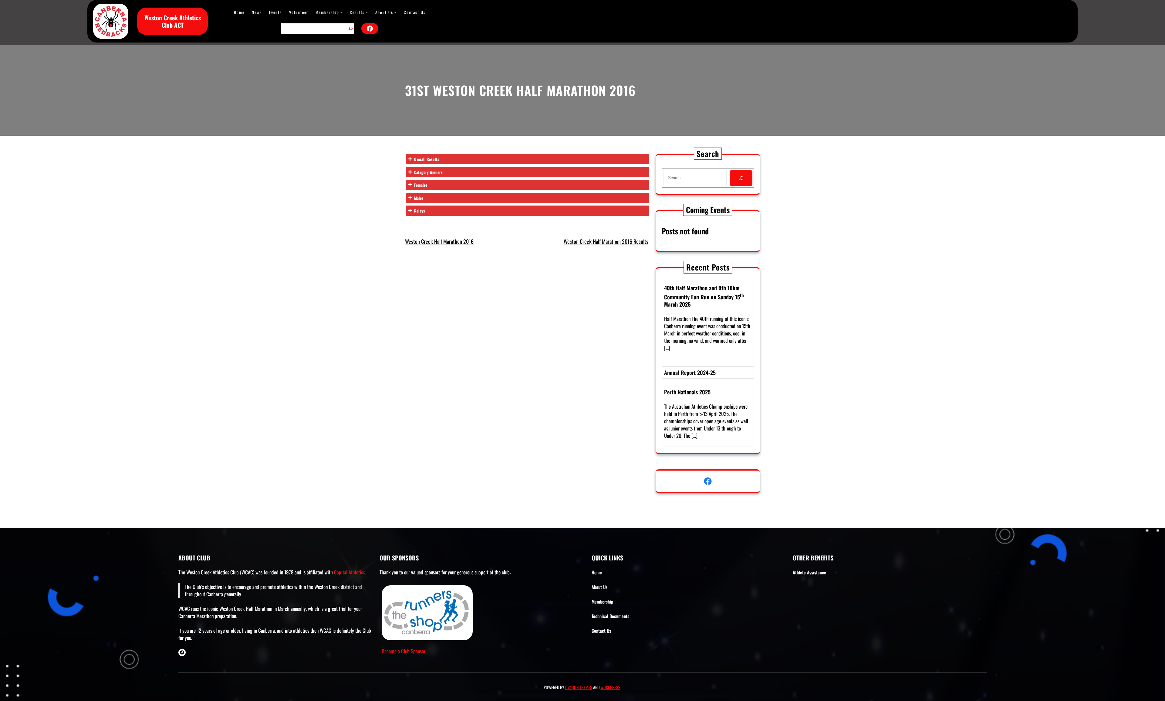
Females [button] (420, 185)
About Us (384, 12)
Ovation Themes (578, 687)
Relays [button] (419, 211)
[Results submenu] (367, 12)
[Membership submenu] (341, 12)
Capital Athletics (349, 572)
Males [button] (419, 198)
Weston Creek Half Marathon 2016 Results (606, 241)
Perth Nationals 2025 (687, 392)
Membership (327, 12)
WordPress (610, 687)
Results (357, 12)
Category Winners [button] (428, 172)
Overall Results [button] (426, 159)
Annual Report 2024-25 (690, 372)
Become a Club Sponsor (403, 651)
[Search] (350, 28)
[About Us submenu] (395, 12)
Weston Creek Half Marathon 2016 (439, 241)
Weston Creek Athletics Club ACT (172, 21)
